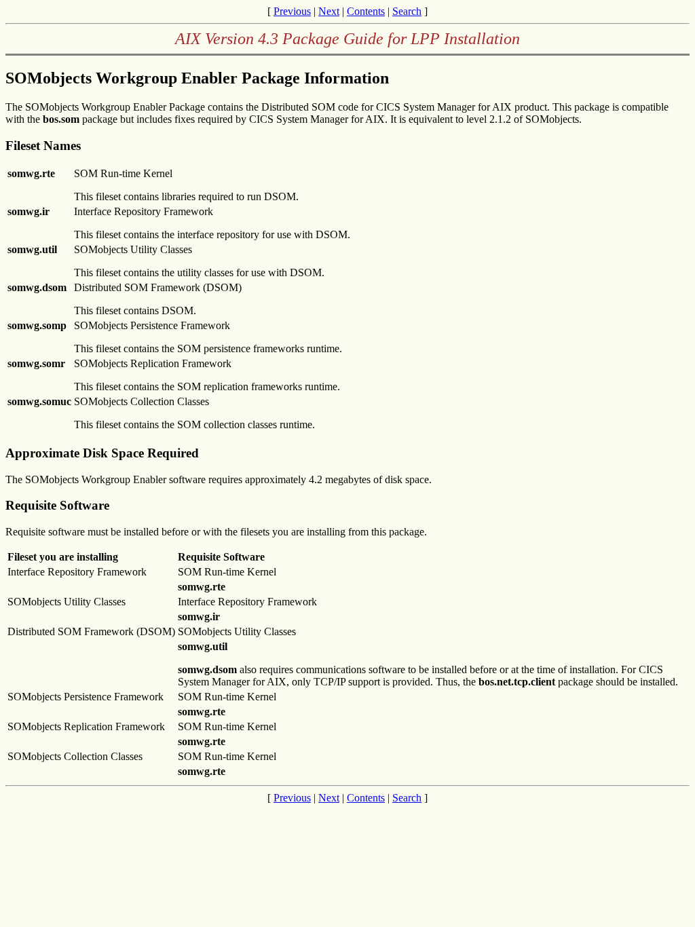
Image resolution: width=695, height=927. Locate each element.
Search (406, 11)
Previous (292, 11)
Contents (366, 11)
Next (328, 11)
